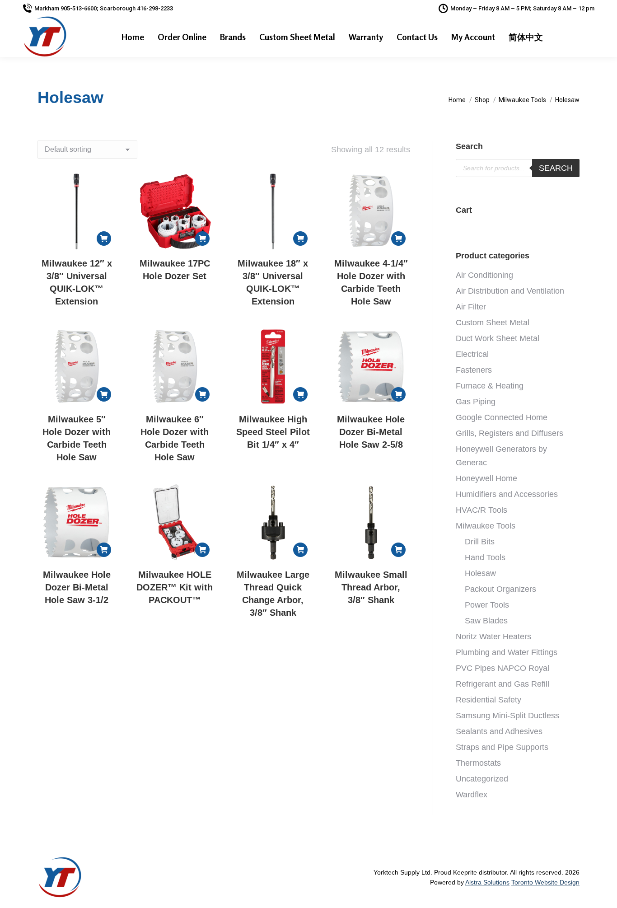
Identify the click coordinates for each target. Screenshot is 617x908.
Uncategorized (482, 778)
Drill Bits (480, 541)
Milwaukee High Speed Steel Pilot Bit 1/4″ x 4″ (273, 431)
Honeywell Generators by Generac (501, 456)
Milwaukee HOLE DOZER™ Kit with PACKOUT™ (174, 587)
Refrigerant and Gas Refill (502, 683)
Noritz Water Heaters (493, 636)
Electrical (472, 354)
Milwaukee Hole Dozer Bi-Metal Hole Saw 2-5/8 (371, 431)
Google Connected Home (501, 417)
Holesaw (480, 573)
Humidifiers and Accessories (507, 494)
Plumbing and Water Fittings (506, 652)
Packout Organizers (500, 589)
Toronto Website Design (545, 882)
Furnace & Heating (490, 385)
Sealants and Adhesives (499, 731)
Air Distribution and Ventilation (510, 290)
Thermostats (478, 763)
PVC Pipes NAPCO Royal (502, 668)
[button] (104, 238)
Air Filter (471, 306)
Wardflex (471, 794)
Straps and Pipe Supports (502, 747)
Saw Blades (486, 620)
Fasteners (474, 369)
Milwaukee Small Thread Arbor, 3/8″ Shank (371, 587)
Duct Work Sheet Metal (497, 338)
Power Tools (487, 604)
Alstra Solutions (487, 882)
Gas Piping (475, 401)
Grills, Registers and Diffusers (509, 433)
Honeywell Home (486, 478)
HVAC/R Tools (481, 510)
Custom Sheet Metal (492, 322)
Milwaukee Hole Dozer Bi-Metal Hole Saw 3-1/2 (77, 587)
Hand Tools (485, 557)
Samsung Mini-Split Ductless (507, 715)
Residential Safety (488, 699)
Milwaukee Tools (485, 525)
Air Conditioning (484, 275)
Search (556, 168)
